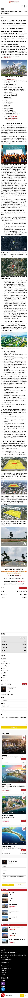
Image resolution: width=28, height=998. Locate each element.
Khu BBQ (4, 672)
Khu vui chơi (5, 675)
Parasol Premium (6, 784)
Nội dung (3, 714)
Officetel (16, 843)
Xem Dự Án (24, 684)
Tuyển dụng (4, 972)
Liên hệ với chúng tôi (5, 962)
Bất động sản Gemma (6, 968)
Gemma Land (6, 762)
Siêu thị (4, 677)
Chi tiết (23, 759)
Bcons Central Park (13, 904)
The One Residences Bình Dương (15, 927)
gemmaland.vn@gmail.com (8, 959)
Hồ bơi (4, 668)
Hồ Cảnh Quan (5, 670)
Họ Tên (2, 697)
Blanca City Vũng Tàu (7, 815)
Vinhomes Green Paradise (8, 846)
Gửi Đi (8, 884)
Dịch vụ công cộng (6, 663)
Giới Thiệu (4, 970)
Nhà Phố (11, 752)
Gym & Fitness (5, 665)
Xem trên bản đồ (23, 588)
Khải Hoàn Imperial (13, 917)
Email (2, 709)
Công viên (5, 661)
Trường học (5, 680)
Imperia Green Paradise (14, 911)
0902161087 (11, 688)
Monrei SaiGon (12, 892)
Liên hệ (3, 974)
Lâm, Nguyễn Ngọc (7, 793)
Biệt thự (4, 752)
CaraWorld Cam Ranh (13, 933)
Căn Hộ (8, 752)
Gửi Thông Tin (14, 727)
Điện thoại (3, 703)
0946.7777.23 (5, 957)
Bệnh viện (5, 658)
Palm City (4, 755)
